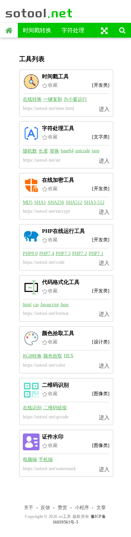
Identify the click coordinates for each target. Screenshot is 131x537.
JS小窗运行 (75, 99)
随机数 (30, 151)
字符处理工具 (58, 128)
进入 (104, 109)
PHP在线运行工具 (63, 231)
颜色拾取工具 (58, 333)
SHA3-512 (94, 202)
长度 (43, 151)
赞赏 (62, 507)
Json (64, 304)
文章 (101, 507)
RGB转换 (32, 356)
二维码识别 (55, 385)
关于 (28, 507)
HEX (69, 355)
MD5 (28, 202)
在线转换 (32, 99)
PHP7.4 (46, 253)
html (27, 304)
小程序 (82, 507)
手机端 (46, 459)
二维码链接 (55, 407)
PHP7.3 (63, 253)
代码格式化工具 (61, 282)
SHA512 (74, 202)
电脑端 (30, 459)
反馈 (45, 507)
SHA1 (40, 202)
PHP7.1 (96, 253)
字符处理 (72, 30)
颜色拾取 (52, 356)
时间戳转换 (37, 30)
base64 (67, 150)
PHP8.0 (30, 253)
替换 (54, 151)
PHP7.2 (79, 253)
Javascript (49, 304)
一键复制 (52, 99)
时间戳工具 (55, 76)
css (36, 304)
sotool (39, 13)
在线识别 (32, 407)
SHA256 (56, 202)
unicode (82, 150)
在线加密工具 (58, 180)
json (95, 150)
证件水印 (52, 437)
